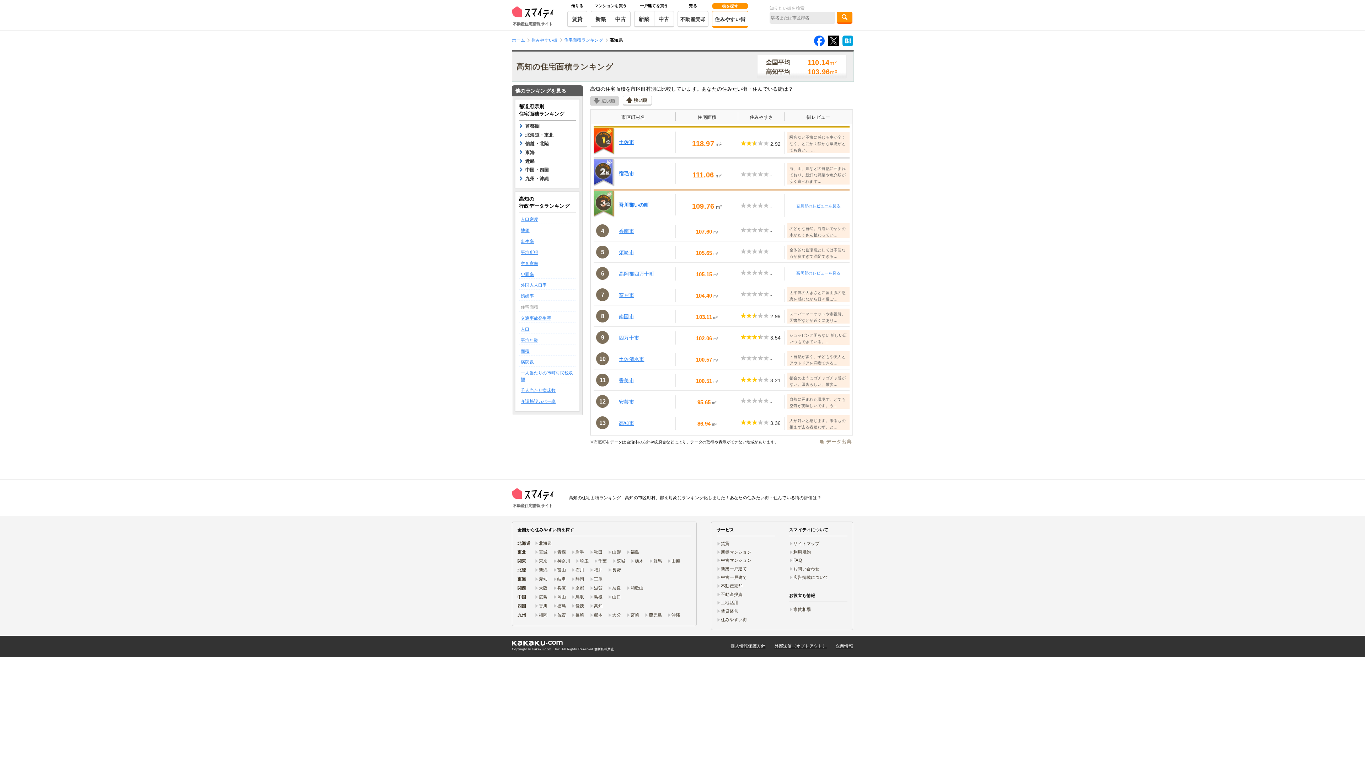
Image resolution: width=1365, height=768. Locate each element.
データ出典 (838, 441)
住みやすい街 (730, 19)
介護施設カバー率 (538, 401)
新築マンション (736, 552)
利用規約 (802, 552)
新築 (600, 19)
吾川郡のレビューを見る (818, 206)
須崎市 (626, 252)
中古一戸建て (734, 577)
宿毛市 (626, 173)
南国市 (626, 316)
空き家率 (529, 263)
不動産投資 (732, 594)
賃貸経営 (729, 611)
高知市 (626, 423)
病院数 (527, 361)
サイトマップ (806, 543)
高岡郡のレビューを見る (818, 273)
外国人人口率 (534, 285)
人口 (525, 329)
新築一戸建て (734, 568)
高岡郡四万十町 (636, 274)
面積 (525, 351)
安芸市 (626, 402)
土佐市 (626, 142)
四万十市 (629, 338)
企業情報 (844, 646)
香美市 (626, 380)
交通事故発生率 (536, 318)
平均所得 (529, 252)
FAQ (797, 560)
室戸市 (626, 295)
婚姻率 (527, 296)
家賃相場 (802, 609)
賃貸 (577, 19)
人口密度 (529, 219)
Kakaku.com (541, 649)
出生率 (527, 241)
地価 (525, 230)
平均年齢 (529, 340)
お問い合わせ (806, 568)
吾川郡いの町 (634, 205)
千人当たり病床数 (538, 390)
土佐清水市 (631, 359)
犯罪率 (527, 274)
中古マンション (736, 560)
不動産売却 (693, 19)
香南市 (626, 231)
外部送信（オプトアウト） (801, 646)
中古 (620, 19)
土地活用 (729, 602)
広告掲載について (810, 577)
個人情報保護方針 (747, 646)
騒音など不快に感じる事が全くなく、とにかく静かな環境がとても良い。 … (817, 143)
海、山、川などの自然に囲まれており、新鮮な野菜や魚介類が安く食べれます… (817, 174)
